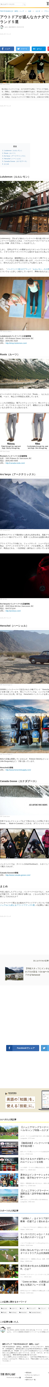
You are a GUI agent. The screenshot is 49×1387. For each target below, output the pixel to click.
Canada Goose (6, 816)
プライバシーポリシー (33, 1375)
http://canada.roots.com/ (15, 463)
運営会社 (28, 1372)
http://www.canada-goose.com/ (18, 875)
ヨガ (22, 1308)
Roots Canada (6, 84)
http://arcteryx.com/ (13, 611)
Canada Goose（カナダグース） (16, 161)
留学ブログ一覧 (31, 1379)
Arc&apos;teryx (6, 530)
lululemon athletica (7, 331)
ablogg (17, 1377)
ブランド (43, 1308)
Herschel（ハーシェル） (13, 158)
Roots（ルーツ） (10, 153)
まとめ (6, 164)
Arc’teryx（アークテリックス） (15, 156)
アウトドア (32, 1308)
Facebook (29, 1377)
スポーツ (14, 1308)
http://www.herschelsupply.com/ (18, 770)
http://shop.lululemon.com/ (16, 343)
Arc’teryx (5, 599)
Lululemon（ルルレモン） (13, 150)
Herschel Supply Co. (8, 684)
